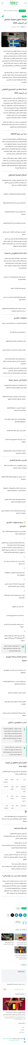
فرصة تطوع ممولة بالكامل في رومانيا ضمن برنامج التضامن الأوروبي (21, 957)
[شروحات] (10, 1043)
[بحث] (2, 3)
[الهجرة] (13, 1043)
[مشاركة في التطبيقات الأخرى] (8, 915)
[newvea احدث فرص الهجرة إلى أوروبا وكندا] (14, 3)
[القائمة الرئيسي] (26, 3)
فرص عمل (21, 1032)
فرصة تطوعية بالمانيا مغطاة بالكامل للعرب (22, 943)
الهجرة (24, 16)
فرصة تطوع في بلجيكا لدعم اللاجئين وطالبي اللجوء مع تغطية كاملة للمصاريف (14, 1013)
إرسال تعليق (21, 971)
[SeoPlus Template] (24, 1039)
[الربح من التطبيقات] (15, 1043)
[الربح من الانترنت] (18, 1043)
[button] (20, 915)
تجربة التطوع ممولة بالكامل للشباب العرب (8, 943)
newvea (22, 26)
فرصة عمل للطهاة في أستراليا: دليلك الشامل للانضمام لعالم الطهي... (10, 10)
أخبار (23, 1027)
